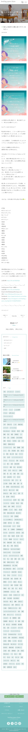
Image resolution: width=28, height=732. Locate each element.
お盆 (4, 477)
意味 (18, 473)
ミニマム (5, 539)
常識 (7, 454)
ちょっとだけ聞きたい (8, 519)
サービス (5, 409)
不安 (9, 450)
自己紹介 (5, 663)
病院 (23, 431)
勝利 (22, 555)
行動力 (5, 506)
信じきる (22, 460)
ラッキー (11, 509)
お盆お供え (9, 477)
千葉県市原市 (6, 591)
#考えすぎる (18, 329)
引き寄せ (14, 440)
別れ (14, 542)
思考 (17, 562)
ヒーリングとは (13, 427)
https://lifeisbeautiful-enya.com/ (13, 294)
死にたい (20, 581)
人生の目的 (9, 598)
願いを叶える (13, 644)
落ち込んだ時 (6, 644)
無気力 (15, 581)
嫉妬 (23, 499)
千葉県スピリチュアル (12, 608)
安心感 (20, 509)
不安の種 (13, 450)
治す (22, 536)
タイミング (18, 506)
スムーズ (20, 634)
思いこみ (17, 657)
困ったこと (15, 470)
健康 (11, 467)
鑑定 (18, 591)
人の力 (9, 470)
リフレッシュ (6, 516)
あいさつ (18, 663)
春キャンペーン (10, 614)
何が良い (20, 572)
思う (22, 486)
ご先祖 (5, 608)
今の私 (18, 526)
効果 (12, 585)
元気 (19, 493)
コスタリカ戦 (20, 568)
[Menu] (25, 2)
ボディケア (20, 627)
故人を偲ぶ (19, 467)
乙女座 (5, 650)
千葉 (4, 391)
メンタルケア (13, 627)
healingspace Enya (12, 634)
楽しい (15, 654)
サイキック (13, 591)
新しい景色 (15, 565)
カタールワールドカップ (14, 555)
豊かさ (22, 450)
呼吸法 (5, 588)
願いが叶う (18, 513)
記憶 (4, 545)
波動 (19, 618)
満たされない (6, 654)
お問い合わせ (11, 413)
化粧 (4, 473)
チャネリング (18, 614)
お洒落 (20, 470)
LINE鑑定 (16, 516)
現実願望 (5, 621)
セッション (16, 539)
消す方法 (18, 532)
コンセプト (17, 391)
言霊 (13, 480)
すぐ (23, 440)
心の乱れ (12, 503)
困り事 (15, 499)
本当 (18, 660)
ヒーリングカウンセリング (17, 457)
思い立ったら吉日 (7, 526)
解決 (14, 473)
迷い (11, 473)
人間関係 (12, 529)
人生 (8, 437)
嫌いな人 (8, 624)
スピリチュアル (7, 480)
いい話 (15, 424)
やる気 (10, 595)
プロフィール (11, 663)
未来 (12, 463)
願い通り (5, 647)
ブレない (5, 460)
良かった (5, 490)
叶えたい (22, 539)
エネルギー (6, 618)
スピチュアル (6, 660)
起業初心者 (9, 667)
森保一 (14, 568)
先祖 (12, 558)
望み (4, 542)
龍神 (19, 621)
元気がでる (9, 424)
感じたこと (13, 660)
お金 (19, 440)
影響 (4, 598)
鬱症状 (5, 581)
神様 (4, 562)
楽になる (20, 640)
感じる (20, 588)
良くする (5, 532)
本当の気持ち (14, 637)
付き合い (9, 440)
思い (13, 657)
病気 (4, 440)
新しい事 (12, 454)
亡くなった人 (11, 460)
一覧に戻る (14, 316)
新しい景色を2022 (7, 568)
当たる (18, 477)
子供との (12, 496)
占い (14, 477)
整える (17, 503)
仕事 (4, 437)
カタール (5, 555)
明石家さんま (6, 549)
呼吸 (21, 585)
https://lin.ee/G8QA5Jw (13, 280)
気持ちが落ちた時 (10, 513)
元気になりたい (7, 604)
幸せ (4, 575)
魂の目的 (16, 578)
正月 (19, 558)
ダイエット (6, 467)
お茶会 (5, 640)
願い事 (5, 637)
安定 (13, 588)
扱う (23, 595)
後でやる (10, 522)
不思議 (10, 483)
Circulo (5, 634)
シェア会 (14, 640)
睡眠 (4, 434)
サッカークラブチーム (15, 631)
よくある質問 (17, 409)
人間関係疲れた (19, 529)
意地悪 (5, 522)
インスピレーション (8, 447)
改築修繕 (5, 509)
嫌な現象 (20, 624)
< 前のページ (5, 316)
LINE (12, 516)
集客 (4, 667)
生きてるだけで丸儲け (15, 549)
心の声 (8, 457)
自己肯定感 (14, 624)
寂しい (15, 493)
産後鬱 (18, 447)
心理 (4, 424)
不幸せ (8, 575)
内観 (9, 637)
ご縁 (18, 650)
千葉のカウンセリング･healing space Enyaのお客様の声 (14, 420)
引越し (15, 509)
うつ (12, 654)
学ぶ (4, 558)
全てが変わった (18, 647)
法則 (8, 627)
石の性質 (16, 585)
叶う (4, 657)
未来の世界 (17, 463)
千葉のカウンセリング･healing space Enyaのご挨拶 (14, 405)
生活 (19, 611)
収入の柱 (13, 431)
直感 (14, 447)
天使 (23, 621)
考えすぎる (6, 601)
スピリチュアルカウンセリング (10, 611)
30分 (8, 434)
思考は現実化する (7, 565)
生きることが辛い (7, 552)
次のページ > (23, 316)
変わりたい (11, 621)
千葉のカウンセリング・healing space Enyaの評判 (13, 400)
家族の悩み (20, 424)
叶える (8, 657)
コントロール (6, 503)
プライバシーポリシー (8, 416)
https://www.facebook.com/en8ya (16, 296)
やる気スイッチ (17, 595)
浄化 (9, 536)
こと (4, 463)
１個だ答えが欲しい (18, 519)
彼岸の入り (17, 604)
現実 (20, 654)
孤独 (11, 493)
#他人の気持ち (10, 329)
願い (8, 463)
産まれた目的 (6, 578)
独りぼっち (6, 493)
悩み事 (13, 536)
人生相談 (12, 437)
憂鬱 (15, 601)
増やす (18, 431)
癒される (16, 545)
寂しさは (19, 542)
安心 (9, 588)
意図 (22, 657)
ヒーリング (6, 345)
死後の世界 (9, 542)
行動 (22, 503)
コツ (21, 434)
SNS (22, 663)
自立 (5, 348)
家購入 (13, 506)
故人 (14, 467)
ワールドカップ (7, 572)
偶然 (14, 483)
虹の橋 (7, 496)
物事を (5, 444)
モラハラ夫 (20, 644)
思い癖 (17, 536)
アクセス (5, 413)
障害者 (7, 486)
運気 (4, 614)
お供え (5, 470)
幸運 (4, 513)
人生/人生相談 (19, 437)
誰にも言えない (7, 431)
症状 (23, 447)
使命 (12, 578)
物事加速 (13, 650)
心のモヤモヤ (11, 532)
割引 (20, 608)
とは (22, 473)
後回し (17, 522)
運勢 (22, 611)
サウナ (5, 536)
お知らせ (5, 595)
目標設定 (16, 434)
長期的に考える (11, 444)
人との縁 (5, 483)
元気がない (20, 601)
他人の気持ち (16, 598)
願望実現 (14, 618)
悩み (16, 454)
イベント (20, 575)
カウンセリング (4, 310)
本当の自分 (21, 637)
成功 (18, 450)
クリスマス (14, 575)
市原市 (22, 650)
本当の (5, 529)
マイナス (21, 454)
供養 (15, 558)
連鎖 (17, 490)
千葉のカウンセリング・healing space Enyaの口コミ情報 (13, 395)
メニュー (11, 409)
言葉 (17, 460)
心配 (23, 532)
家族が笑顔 (11, 647)
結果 (9, 506)
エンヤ (14, 526)
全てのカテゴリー (8, 340)
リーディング (6, 631)
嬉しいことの (11, 490)
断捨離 (10, 539)
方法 (4, 457)
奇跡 (12, 545)
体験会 (9, 640)
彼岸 (13, 604)
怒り (19, 499)
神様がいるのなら (10, 562)
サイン (5, 450)
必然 (18, 483)
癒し (8, 545)
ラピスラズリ (6, 585)
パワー (16, 480)
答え (4, 627)
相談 (12, 434)
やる (23, 558)
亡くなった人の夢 (16, 552)
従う (16, 588)
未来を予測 (14, 572)
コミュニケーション (8, 499)
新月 (9, 650)
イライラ (10, 581)
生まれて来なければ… (15, 486)
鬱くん (11, 601)
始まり (15, 667)
